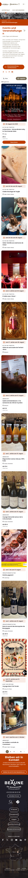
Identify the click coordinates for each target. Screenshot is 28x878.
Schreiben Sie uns (14, 796)
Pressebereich (14, 814)
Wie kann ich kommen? (14, 829)
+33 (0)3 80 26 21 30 (13, 792)
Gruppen (14, 819)
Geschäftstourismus (14, 824)
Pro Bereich (14, 809)
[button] (24, 4)
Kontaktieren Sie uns (8, 57)
